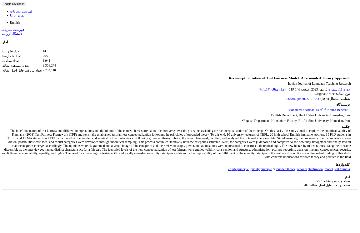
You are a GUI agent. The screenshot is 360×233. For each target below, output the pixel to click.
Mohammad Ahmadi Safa (306, 110)
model (329, 169)
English (15, 22)
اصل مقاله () (272, 89)
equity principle (238, 169)
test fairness (342, 169)
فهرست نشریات (21, 11)
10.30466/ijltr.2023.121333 (301, 99)
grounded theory (284, 169)
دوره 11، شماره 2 (338, 89)
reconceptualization (310, 169)
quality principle (261, 169)
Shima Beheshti (338, 110)
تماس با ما (17, 15)
